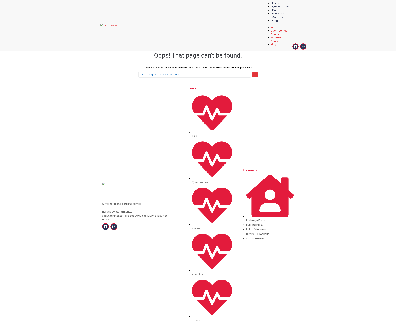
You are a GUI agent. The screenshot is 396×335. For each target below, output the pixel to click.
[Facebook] (295, 46)
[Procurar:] (194, 75)
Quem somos (280, 6)
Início (275, 3)
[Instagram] (303, 46)
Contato (277, 17)
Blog (275, 20)
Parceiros (278, 13)
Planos (276, 10)
